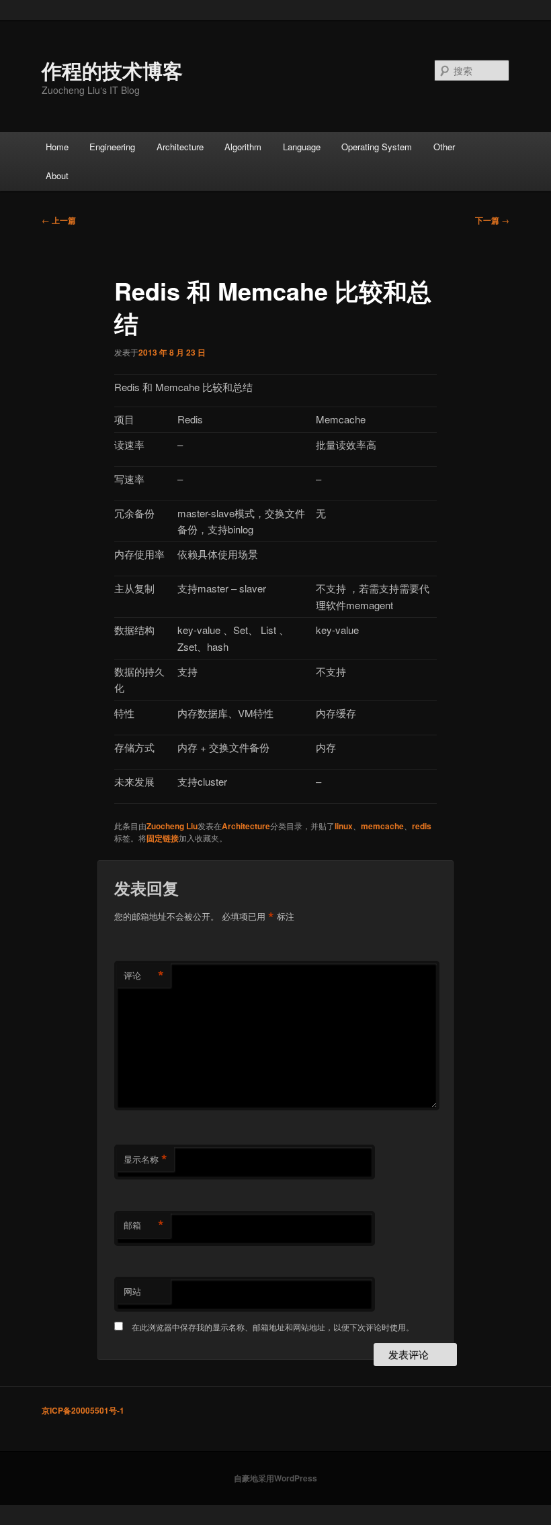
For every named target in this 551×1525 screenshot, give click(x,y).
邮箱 (144, 1225)
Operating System (376, 146)
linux (344, 826)
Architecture (180, 146)
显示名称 (145, 1159)
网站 (132, 1291)
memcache (382, 826)
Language (302, 146)
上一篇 (59, 220)
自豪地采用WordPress (275, 1478)
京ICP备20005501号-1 (83, 1410)
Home (57, 146)
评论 (144, 975)
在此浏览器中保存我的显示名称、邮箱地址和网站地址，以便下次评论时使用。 (273, 1326)
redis (421, 826)
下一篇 (492, 220)
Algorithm (242, 146)
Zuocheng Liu (172, 826)
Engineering (112, 146)
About (57, 175)
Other (444, 146)
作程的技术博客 (112, 70)
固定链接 (162, 838)
